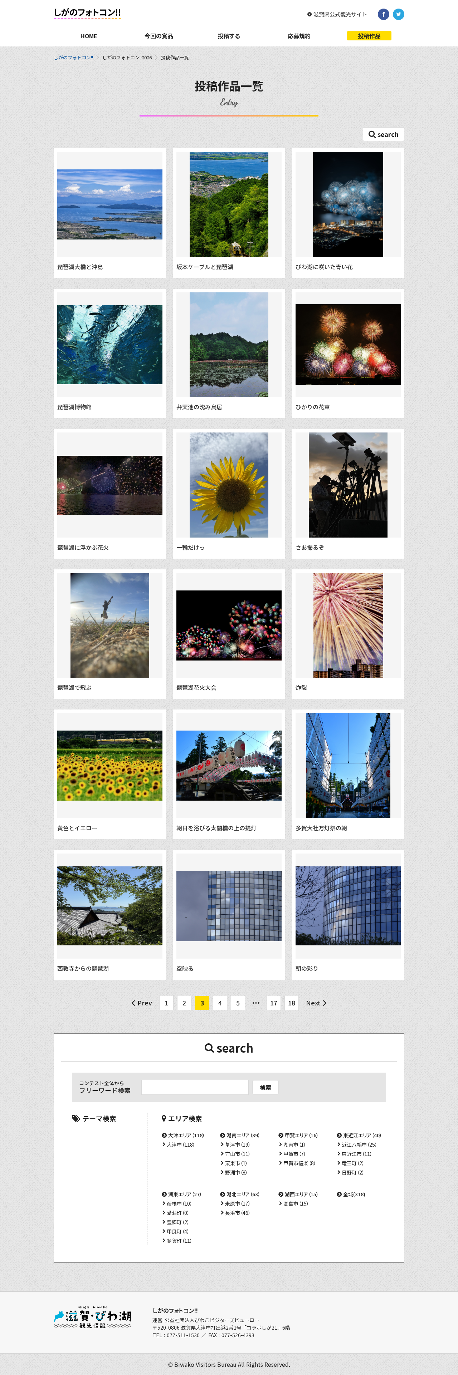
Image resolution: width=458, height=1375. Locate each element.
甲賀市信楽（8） (299, 1163)
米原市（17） (238, 1203)
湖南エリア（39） (243, 1135)
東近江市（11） (357, 1153)
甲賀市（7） (294, 1153)
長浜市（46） (238, 1212)
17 (273, 1002)
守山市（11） (238, 1153)
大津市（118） (181, 1144)
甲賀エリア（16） (302, 1135)
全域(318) (354, 1194)
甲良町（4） (178, 1231)
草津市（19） (238, 1144)
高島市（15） (296, 1203)
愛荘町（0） (178, 1212)
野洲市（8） (236, 1172)
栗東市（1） (236, 1163)
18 (291, 1002)
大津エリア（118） (186, 1135)
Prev (144, 1002)
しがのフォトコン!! (73, 57)
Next (313, 1002)
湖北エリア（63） (243, 1194)
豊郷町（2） (178, 1222)
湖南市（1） (294, 1144)
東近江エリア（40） (362, 1135)
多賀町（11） (180, 1240)
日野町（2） (353, 1172)
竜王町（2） (353, 1163)
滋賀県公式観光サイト (340, 14)
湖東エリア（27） (185, 1194)
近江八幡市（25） (359, 1144)
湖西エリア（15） (302, 1194)
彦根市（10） (180, 1203)
